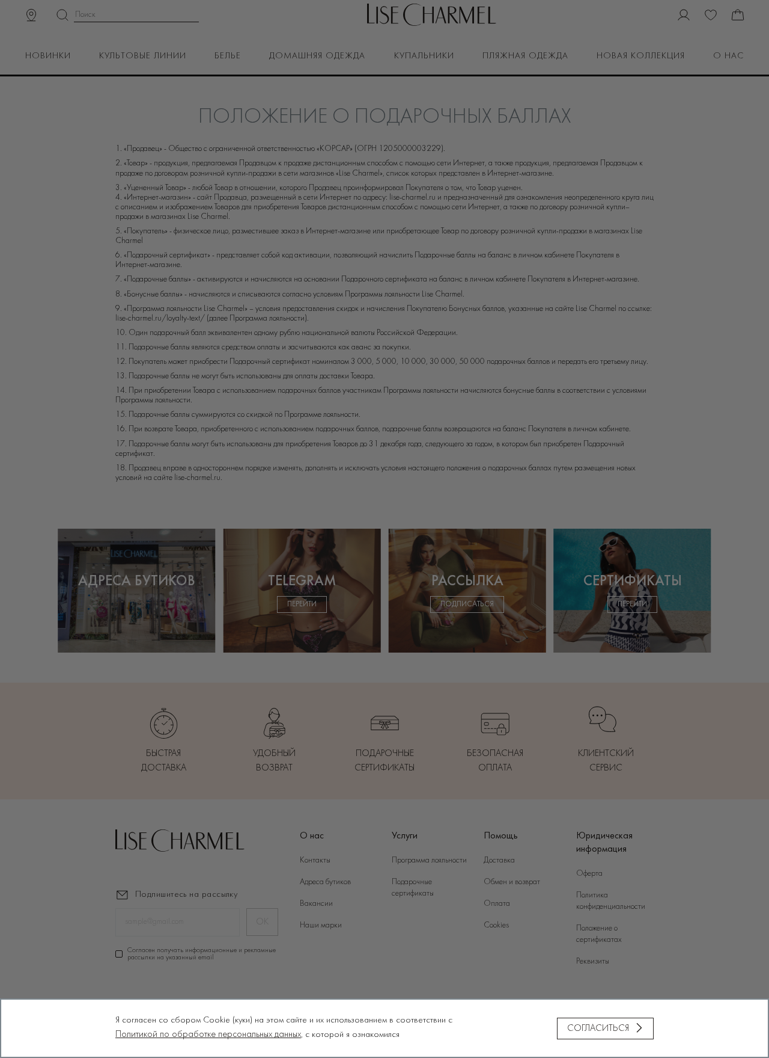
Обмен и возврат (512, 882)
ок (262, 922)
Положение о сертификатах (599, 934)
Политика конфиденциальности (610, 901)
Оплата (497, 904)
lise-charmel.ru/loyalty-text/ (160, 318)
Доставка (499, 860)
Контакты (315, 860)
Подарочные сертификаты (413, 887)
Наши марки (321, 925)
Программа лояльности (429, 860)
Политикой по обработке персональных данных (208, 1034)
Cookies (496, 925)
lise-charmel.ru (413, 197)
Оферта (589, 874)
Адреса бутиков (325, 882)
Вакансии (316, 904)
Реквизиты (592, 961)
